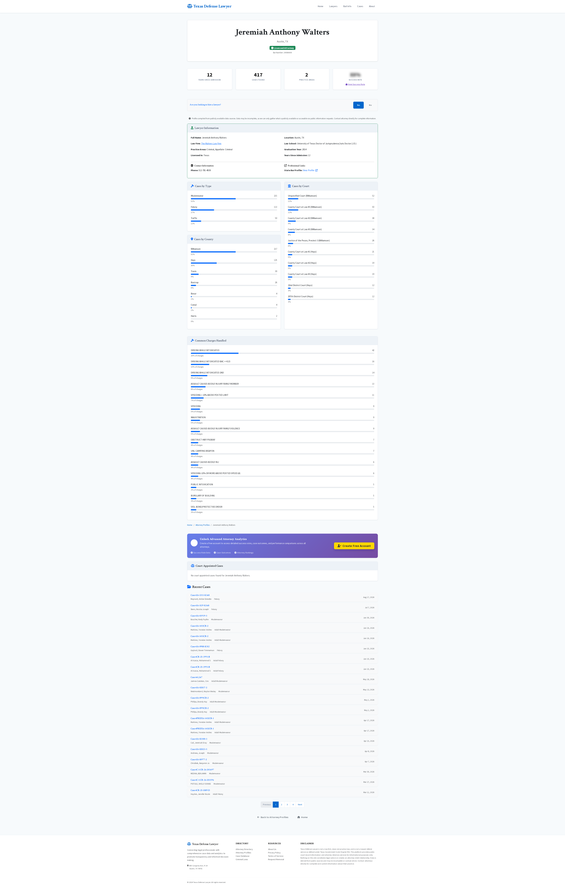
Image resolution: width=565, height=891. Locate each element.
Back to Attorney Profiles (274, 817)
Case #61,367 (196, 677)
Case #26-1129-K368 (200, 605)
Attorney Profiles (203, 525)
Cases (360, 6)
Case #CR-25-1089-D (200, 790)
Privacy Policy (274, 852)
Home (320, 6)
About (372, 6)
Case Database (242, 856)
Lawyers (333, 6)
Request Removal (276, 859)
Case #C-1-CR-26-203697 (202, 769)
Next (300, 804)
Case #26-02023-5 (199, 749)
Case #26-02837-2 (199, 687)
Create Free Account (357, 546)
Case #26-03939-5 (199, 615)
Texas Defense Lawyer (212, 6)
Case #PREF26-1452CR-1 (202, 718)
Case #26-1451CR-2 (199, 625)
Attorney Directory (244, 849)
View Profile (309, 170)
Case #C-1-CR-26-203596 (202, 780)
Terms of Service (275, 856)
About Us (272, 849)
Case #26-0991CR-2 (200, 697)
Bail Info (347, 6)
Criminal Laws (242, 859)
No (370, 105)
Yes (358, 105)
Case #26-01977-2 (199, 759)
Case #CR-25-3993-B (200, 656)
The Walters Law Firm (211, 143)
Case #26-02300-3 (199, 738)
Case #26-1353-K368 (200, 595)
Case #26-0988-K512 (200, 646)
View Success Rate (356, 84)
